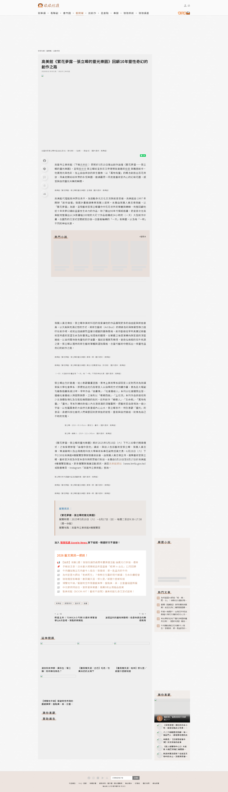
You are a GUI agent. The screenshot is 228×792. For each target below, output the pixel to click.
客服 (85, 783)
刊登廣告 (72, 783)
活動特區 (56, 51)
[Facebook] (45, 161)
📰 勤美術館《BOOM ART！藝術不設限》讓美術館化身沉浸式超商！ (96, 591)
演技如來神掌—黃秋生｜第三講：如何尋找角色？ (56, 669)
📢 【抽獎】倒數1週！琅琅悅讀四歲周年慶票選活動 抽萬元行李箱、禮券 (97, 562)
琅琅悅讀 (41, 51)
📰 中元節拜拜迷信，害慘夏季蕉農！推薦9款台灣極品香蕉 (90, 587)
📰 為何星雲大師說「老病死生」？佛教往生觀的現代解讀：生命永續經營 (98, 574)
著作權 (109, 783)
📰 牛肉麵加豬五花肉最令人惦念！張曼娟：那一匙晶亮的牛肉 (92, 570)
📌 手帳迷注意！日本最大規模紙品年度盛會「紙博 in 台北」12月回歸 (96, 566)
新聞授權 (93, 783)
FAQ (80, 783)
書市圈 (67, 13)
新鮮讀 (42, 13)
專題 (116, 13)
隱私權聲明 (118, 783)
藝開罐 (80, 13)
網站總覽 (155, 783)
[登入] (185, 5)
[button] (45, 177)
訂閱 (136, 778)
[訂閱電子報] (183, 13)
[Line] (45, 169)
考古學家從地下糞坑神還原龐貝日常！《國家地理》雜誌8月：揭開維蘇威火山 (174, 620)
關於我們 (146, 783)
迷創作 (92, 13)
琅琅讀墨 (144, 13)
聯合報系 (128, 783)
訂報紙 (137, 783)
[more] (142, 236)
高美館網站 (115, 463)
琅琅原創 (129, 13)
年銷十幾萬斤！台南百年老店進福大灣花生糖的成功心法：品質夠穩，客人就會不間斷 (174, 613)
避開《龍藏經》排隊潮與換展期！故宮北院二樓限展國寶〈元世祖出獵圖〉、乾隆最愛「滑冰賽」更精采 (174, 606)
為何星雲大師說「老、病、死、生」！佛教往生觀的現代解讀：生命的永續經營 (174, 599)
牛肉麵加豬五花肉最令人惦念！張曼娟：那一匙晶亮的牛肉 (174, 627)
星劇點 (105, 13)
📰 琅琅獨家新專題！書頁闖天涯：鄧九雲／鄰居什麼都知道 (91, 579)
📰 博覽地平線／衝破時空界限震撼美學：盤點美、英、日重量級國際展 (97, 583)
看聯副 (54, 13)
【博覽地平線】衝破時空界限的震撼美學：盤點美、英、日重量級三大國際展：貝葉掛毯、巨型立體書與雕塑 (57, 705)
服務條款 (102, 783)
